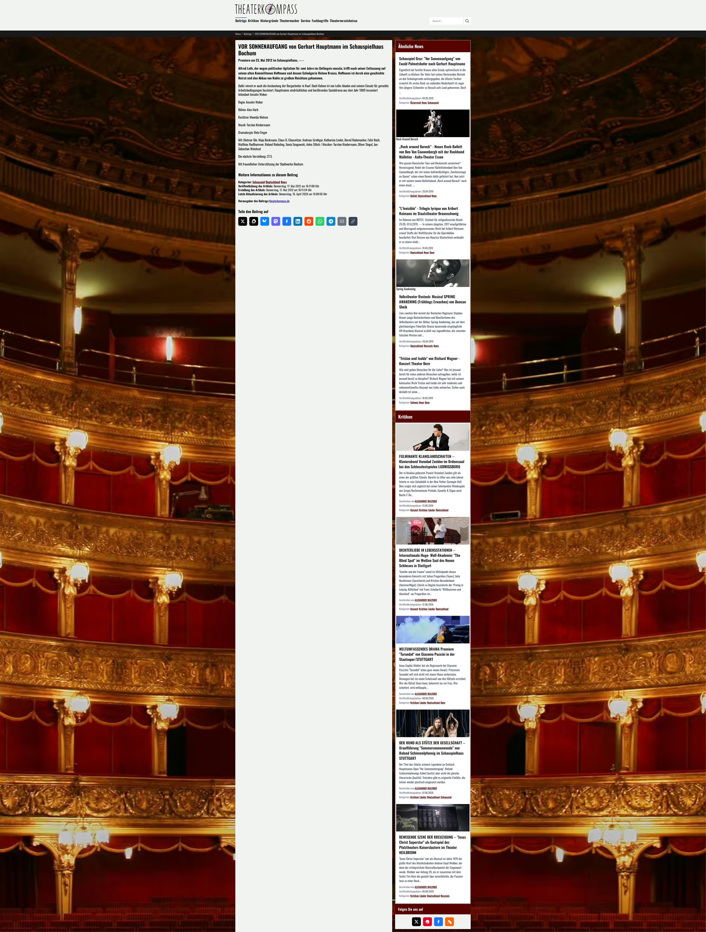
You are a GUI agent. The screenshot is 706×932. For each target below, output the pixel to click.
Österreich (415, 102)
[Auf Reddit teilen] (308, 221)
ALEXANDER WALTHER (426, 501)
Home (238, 34)
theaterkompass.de (279, 201)
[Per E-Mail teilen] (342, 221)
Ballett (413, 196)
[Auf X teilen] (242, 221)
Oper (432, 252)
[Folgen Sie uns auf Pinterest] (427, 921)
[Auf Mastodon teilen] (275, 221)
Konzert (414, 510)
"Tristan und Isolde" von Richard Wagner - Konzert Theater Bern (429, 361)
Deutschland (273, 182)
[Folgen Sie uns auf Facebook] (438, 921)
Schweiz (414, 402)
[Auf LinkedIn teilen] (297, 221)
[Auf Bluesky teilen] (264, 221)
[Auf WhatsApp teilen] (319, 221)
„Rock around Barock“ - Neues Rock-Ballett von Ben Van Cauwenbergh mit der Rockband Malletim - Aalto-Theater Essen (431, 152)
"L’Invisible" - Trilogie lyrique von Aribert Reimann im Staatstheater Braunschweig (429, 211)
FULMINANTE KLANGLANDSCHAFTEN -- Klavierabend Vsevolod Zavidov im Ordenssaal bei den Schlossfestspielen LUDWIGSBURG (431, 461)
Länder (431, 510)
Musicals (428, 346)
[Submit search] (467, 21)
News (284, 182)
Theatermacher (289, 20)
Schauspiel (258, 182)
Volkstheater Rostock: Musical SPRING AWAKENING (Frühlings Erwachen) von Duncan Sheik (432, 302)
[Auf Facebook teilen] (286, 221)
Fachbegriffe (320, 20)
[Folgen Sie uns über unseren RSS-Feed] (449, 921)
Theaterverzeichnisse (343, 20)
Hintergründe (269, 20)
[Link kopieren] (353, 221)
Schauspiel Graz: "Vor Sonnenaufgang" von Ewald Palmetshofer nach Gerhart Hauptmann (432, 61)
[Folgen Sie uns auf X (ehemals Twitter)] (416, 921)
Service (305, 20)
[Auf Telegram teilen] (331, 221)
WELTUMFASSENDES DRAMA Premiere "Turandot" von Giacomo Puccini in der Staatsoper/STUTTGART (427, 654)
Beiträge (241, 20)
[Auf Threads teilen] (253, 221)
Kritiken (253, 20)
